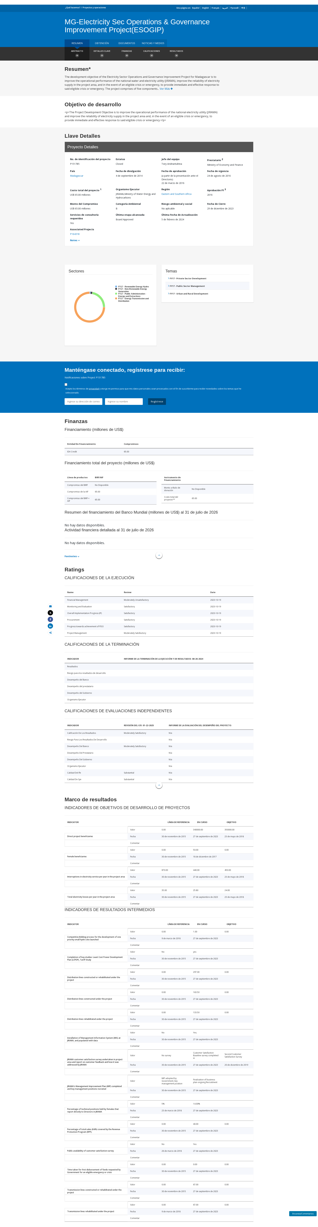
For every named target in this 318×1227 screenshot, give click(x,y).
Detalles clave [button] (102, 51)
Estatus (120, 159)
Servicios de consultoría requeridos (84, 216)
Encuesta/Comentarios (303, 1213)
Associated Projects (82, 229)
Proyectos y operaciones (94, 7)
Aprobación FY (216, 190)
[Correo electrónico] (50, 606)
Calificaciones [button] (151, 51)
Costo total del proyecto (85, 190)
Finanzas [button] (127, 51)
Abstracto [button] (77, 51)
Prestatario (215, 160)
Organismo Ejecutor (128, 189)
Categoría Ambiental (128, 203)
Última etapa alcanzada (130, 214)
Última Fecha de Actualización (179, 214)
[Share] (50, 619)
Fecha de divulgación (128, 171)
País (72, 171)
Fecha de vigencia (218, 171)
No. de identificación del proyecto (90, 159)
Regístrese (157, 401)
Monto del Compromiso (84, 203)
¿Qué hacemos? (72, 7)
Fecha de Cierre (216, 203)
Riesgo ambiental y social (176, 203)
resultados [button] (176, 51)
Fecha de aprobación (173, 171)
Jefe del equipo (170, 159)
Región (165, 189)
